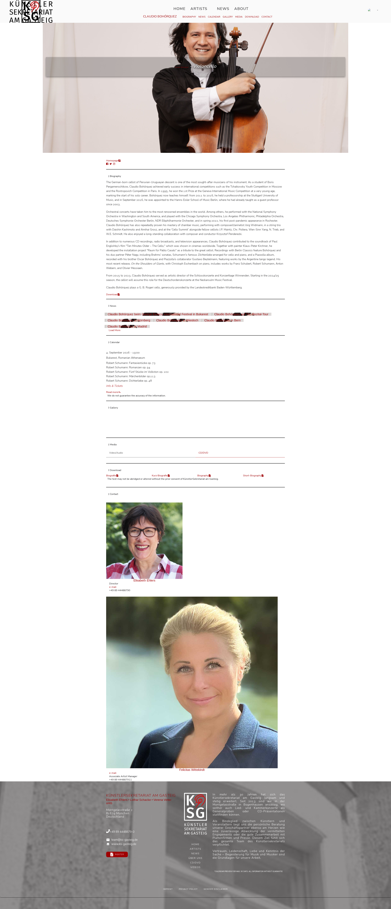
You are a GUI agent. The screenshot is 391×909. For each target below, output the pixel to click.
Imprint (168, 889)
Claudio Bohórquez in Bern (222, 320)
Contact (266, 17)
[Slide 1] (194, 433)
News (223, 8)
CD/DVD (195, 863)
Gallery (228, 17)
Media (239, 17)
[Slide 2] (197, 433)
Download (252, 17)
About (241, 8)
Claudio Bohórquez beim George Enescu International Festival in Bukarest (158, 314)
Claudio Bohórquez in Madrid (127, 326)
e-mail (112, 587)
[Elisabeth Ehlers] (144, 540)
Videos (195, 867)
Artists (198, 8)
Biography (189, 17)
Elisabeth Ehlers (144, 580)
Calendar (214, 17)
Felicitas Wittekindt (192, 769)
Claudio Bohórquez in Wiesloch (177, 320)
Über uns (195, 858)
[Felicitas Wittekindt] (192, 682)
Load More (115, 330)
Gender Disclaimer (216, 889)
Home (180, 8)
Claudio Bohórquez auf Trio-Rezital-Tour (241, 314)
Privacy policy (188, 889)
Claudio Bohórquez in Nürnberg (129, 320)
